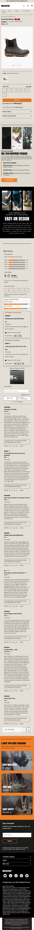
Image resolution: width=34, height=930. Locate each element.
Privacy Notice (8, 923)
